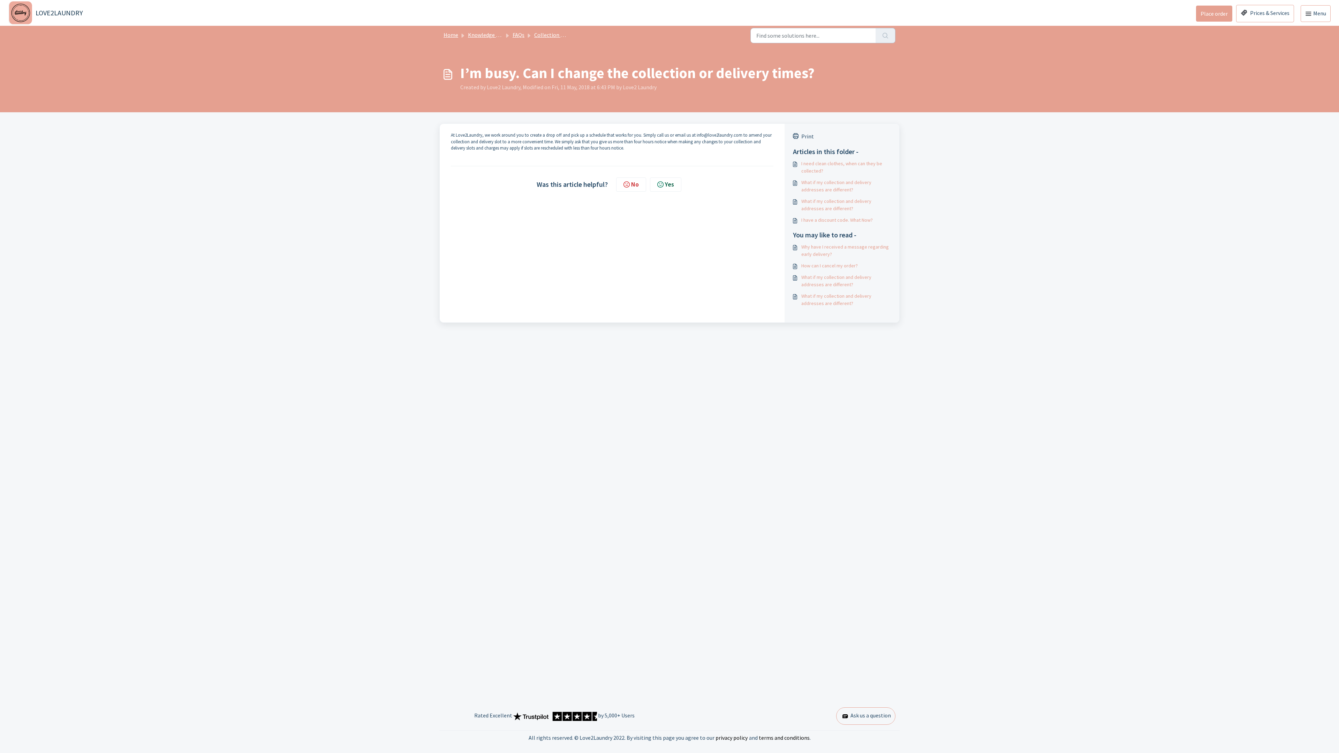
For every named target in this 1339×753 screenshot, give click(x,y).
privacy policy (732, 737)
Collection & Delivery (559, 34)
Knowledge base (487, 34)
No (635, 184)
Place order (1214, 13)
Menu (1319, 13)
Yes (669, 184)
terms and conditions (784, 737)
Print (807, 136)
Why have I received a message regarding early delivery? (845, 250)
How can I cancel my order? (829, 266)
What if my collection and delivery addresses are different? (836, 186)
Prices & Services (1269, 12)
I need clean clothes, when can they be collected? (841, 167)
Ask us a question (870, 715)
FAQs (518, 34)
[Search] (885, 35)
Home (451, 34)
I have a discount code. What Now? (837, 220)
